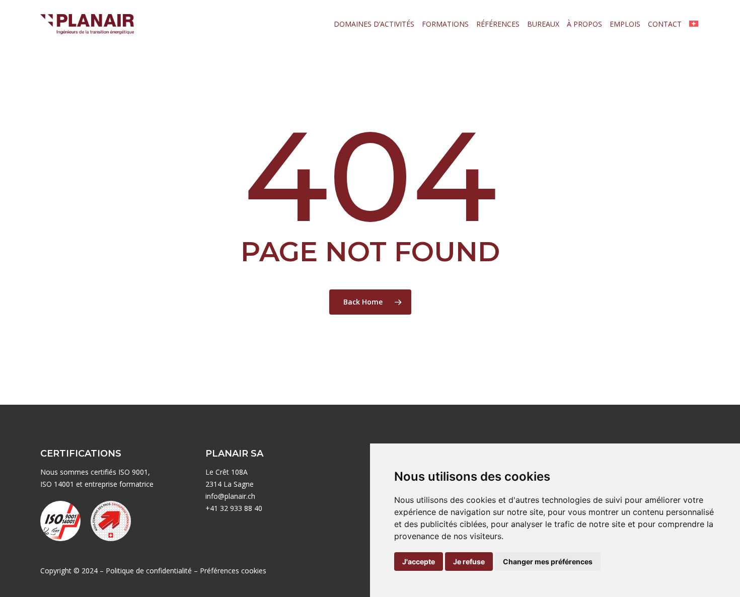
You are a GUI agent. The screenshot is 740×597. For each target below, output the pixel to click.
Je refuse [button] (469, 561)
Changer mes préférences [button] (548, 561)
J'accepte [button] (418, 561)
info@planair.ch (230, 496)
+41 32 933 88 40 (233, 508)
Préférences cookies (233, 570)
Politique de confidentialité (149, 570)
